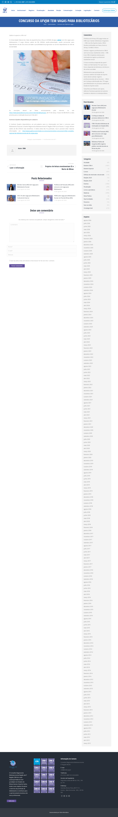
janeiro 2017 (87, 567)
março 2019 (87, 488)
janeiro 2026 (87, 242)
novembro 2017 (88, 536)
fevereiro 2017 (88, 564)
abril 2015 (87, 631)
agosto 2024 (87, 293)
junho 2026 (87, 226)
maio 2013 (87, 701)
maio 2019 (87, 482)
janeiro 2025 (87, 278)
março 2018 (87, 524)
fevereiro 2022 (88, 384)
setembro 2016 (88, 579)
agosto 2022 (87, 366)
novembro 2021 (88, 394)
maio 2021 (87, 412)
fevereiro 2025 (88, 275)
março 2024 (87, 308)
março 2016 (87, 597)
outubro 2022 (88, 360)
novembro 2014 (88, 646)
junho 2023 (87, 336)
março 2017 (87, 561)
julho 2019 (87, 476)
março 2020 (87, 451)
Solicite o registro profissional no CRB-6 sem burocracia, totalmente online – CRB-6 (96, 53)
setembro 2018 (88, 506)
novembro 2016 (88, 573)
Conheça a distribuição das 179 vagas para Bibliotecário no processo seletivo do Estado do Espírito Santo (96, 83)
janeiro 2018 (87, 530)
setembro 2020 (88, 436)
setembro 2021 (88, 400)
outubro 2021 (88, 397)
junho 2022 (87, 372)
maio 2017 (87, 555)
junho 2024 (87, 299)
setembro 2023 (88, 327)
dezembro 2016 (88, 570)
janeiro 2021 (87, 424)
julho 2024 (87, 296)
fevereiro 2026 (88, 238)
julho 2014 (87, 658)
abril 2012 (87, 740)
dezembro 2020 (88, 427)
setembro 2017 (88, 543)
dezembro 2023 (88, 318)
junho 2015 (87, 625)
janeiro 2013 (87, 713)
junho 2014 (87, 661)
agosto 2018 (87, 509)
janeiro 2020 (87, 457)
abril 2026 (87, 232)
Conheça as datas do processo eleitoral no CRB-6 (100, 117)
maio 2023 (87, 339)
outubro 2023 (88, 324)
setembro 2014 (88, 652)
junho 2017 (87, 552)
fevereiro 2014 (88, 673)
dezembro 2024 (88, 281)
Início (45, 24)
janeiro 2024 (87, 314)
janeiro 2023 (87, 351)
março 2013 (87, 707)
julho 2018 (87, 512)
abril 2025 (87, 269)
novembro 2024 (88, 284)
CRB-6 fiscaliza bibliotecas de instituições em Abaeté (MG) (100, 125)
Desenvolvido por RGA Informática (59, 812)
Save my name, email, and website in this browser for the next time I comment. (33, 260)
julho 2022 (87, 369)
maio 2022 (87, 375)
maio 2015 (87, 628)
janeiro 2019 (87, 494)
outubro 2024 (88, 287)
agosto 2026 (87, 220)
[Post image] (11, 187)
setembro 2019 (88, 470)
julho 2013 (87, 695)
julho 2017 (87, 549)
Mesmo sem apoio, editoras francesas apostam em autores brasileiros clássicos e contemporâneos (96, 91)
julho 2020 (87, 439)
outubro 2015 (88, 612)
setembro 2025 (88, 254)
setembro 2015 (88, 615)
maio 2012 (87, 737)
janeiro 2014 (87, 676)
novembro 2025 (88, 248)
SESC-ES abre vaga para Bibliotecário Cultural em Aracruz (28, 197)
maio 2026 (87, 229)
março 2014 (87, 670)
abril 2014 (87, 667)
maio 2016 (87, 591)
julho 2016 (87, 585)
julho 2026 (87, 223)
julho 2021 (87, 406)
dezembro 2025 (88, 245)
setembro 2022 (88, 363)
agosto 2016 (87, 582)
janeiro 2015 (87, 640)
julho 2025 (87, 260)
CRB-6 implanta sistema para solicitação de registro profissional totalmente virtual (94, 57)
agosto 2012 (87, 728)
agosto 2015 (87, 619)
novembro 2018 (88, 500)
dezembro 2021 (88, 390)
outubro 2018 (88, 503)
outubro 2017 (88, 539)
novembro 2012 (88, 719)
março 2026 (87, 235)
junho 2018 (87, 515)
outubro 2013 (88, 685)
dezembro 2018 (88, 497)
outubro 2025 (88, 251)
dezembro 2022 (88, 354)
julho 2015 (87, 622)
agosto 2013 (87, 692)
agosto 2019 (87, 473)
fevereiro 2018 (88, 527)
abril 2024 (87, 305)
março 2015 (87, 634)
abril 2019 (87, 485)
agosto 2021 (87, 403)
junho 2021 (87, 409)
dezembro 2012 (88, 716)
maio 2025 (87, 266)
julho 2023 (87, 333)
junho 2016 (87, 588)
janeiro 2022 (87, 387)
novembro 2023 (88, 321)
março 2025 (87, 272)
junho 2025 (87, 263)
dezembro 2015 (88, 606)
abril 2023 (87, 342)
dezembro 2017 (88, 533)
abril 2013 (87, 704)
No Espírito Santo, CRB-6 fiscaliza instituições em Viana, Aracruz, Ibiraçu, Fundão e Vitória (95, 45)
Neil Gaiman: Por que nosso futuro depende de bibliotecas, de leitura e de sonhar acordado (96, 67)
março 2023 (87, 345)
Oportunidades (52, 24)
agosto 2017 (87, 546)
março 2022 (87, 381)
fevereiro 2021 (88, 421)
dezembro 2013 (88, 679)
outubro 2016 (88, 576)
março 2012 (87, 743)
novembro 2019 (88, 463)
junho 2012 (87, 734)
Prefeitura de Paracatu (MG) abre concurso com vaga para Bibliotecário (64, 187)
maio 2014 (87, 664)
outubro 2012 (88, 722)
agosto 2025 (87, 257)
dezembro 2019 (88, 460)
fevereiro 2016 (88, 600)
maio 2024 (87, 302)
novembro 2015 (88, 609)
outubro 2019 (88, 467)
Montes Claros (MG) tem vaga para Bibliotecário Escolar (27, 186)
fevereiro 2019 (88, 491)
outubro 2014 (88, 649)
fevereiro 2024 (88, 311)
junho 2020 (87, 442)
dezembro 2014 (88, 643)
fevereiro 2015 (88, 637)
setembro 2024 (88, 290)
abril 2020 (87, 448)
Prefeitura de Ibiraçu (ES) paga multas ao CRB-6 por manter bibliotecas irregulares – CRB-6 (96, 41)
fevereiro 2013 (88, 710)
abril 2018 (87, 521)
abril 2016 (87, 594)
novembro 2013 (88, 682)
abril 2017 (87, 558)
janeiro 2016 (87, 603)
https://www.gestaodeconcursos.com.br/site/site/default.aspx (27, 113)
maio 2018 (87, 518)
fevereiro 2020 (88, 454)
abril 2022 (87, 378)
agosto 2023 (87, 330)
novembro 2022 (88, 357)
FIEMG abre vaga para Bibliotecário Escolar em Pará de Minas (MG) (64, 197)
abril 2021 (87, 415)
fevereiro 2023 (88, 348)
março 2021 (87, 418)
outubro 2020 (88, 433)
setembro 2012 (88, 725)
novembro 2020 (88, 430)
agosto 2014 (87, 655)
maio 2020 (87, 445)
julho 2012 (87, 731)
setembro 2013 (88, 688)
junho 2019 (87, 479)
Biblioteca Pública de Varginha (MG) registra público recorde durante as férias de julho (100, 145)
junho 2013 (87, 698)
